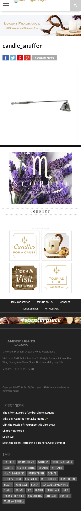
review (34, 484)
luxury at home (12, 479)
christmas (53, 490)
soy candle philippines (55, 484)
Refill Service (30, 309)
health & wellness (14, 473)
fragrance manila (14, 501)
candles (8, 467)
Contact (65, 302)
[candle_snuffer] (40, 140)
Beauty (8, 484)
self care (51, 495)
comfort (65, 495)
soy (29, 490)
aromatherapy (26, 462)
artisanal (57, 467)
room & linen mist (14, 495)
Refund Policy (45, 302)
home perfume (68, 479)
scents (52, 473)
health (39, 490)
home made (21, 484)
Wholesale (52, 309)
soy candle (31, 479)
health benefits (26, 467)
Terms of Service (20, 302)
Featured (9, 462)
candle (8, 490)
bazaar (19, 490)
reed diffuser (48, 479)
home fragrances (62, 462)
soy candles (35, 495)
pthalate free (36, 473)
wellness (43, 462)
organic (43, 467)
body (65, 490)
